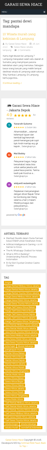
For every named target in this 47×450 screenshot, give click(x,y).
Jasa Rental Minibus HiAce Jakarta (21, 325)
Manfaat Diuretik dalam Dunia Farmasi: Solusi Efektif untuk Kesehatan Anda (24, 239)
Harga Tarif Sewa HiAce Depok (20, 314)
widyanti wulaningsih (25, 183)
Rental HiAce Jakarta (15, 364)
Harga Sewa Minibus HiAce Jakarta (22, 296)
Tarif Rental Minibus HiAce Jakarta (21, 403)
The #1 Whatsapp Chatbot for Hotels (24, 250)
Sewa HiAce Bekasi (14, 378)
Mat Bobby (19, 153)
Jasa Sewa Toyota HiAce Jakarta (21, 342)
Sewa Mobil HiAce (14, 399)
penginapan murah (14, 349)
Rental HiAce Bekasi (15, 353)
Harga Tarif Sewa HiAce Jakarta (20, 318)
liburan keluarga (25, 346)
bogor (8, 282)
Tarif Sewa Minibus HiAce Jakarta (21, 413)
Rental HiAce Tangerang (17, 371)
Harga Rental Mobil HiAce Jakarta (21, 289)
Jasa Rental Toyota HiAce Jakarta (21, 332)
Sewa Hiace (19, 47)
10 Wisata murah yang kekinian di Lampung (19, 36)
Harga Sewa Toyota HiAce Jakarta (21, 303)
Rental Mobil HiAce (14, 374)
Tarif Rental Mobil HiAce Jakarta (20, 406)
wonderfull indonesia (31, 427)
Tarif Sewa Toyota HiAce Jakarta (20, 420)
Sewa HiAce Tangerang (16, 395)
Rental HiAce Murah (14, 367)
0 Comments (24, 50)
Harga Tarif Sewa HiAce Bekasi (20, 307)
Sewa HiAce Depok (14, 385)
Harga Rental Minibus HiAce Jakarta (22, 286)
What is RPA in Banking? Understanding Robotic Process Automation (21, 257)
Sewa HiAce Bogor (14, 381)
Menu (4, 12)
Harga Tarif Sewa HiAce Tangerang (22, 321)
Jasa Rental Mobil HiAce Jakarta (20, 328)
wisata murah (11, 427)
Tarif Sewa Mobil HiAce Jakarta (20, 417)
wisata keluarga (28, 424)
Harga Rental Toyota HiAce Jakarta (22, 293)
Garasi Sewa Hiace (23, 4)
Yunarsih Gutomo (23, 124)
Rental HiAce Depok (15, 360)
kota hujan (10, 346)
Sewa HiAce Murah (14, 392)
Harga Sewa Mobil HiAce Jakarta (21, 300)
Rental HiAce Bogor (14, 356)
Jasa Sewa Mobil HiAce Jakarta (20, 339)
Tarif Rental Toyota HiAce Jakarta (21, 410)
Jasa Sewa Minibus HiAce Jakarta (21, 335)
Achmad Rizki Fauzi (30, 443)
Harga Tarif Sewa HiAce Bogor (19, 310)
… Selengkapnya (27, 146)
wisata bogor (11, 424)
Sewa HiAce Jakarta (14, 388)
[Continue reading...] (12, 83)
